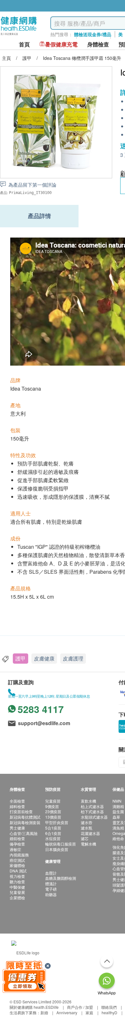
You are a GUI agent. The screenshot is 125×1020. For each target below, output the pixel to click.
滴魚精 (118, 827)
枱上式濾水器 (92, 806)
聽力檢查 (17, 881)
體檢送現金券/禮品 (92, 34)
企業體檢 (17, 897)
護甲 (20, 658)
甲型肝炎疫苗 (56, 822)
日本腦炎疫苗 (56, 849)
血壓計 (51, 873)
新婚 (44, 1012)
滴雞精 (118, 806)
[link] (25, 952)
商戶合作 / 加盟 (80, 1007)
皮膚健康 (44, 658)
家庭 (89, 1012)
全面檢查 (17, 801)
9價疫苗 (52, 806)
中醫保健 (17, 887)
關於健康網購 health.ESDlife (34, 1007)
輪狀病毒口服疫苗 (60, 843)
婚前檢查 (17, 838)
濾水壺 (86, 822)
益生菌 (118, 811)
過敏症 (15, 849)
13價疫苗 (53, 817)
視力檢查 (17, 876)
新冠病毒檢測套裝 (25, 822)
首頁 (24, 44)
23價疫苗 (53, 811)
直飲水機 (88, 801)
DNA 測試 (18, 870)
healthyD (109, 1012)
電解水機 (88, 843)
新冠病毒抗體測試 (25, 817)
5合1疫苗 (53, 827)
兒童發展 (17, 892)
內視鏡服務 (19, 854)
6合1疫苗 (53, 833)
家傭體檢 (17, 865)
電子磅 (51, 889)
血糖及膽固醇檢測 (60, 878)
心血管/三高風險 (24, 833)
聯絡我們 (109, 1007)
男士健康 (17, 827)
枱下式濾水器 (92, 811)
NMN (117, 801)
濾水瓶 (86, 827)
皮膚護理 (73, 658)
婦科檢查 (17, 806)
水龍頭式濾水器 (94, 817)
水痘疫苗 (53, 838)
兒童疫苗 (53, 801)
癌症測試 (17, 860)
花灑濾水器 (90, 833)
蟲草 (116, 817)
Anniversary (66, 1012)
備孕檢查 (17, 843)
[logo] (19, 35)
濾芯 (84, 838)
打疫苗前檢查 (21, 811)
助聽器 (51, 894)
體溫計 (51, 883)
